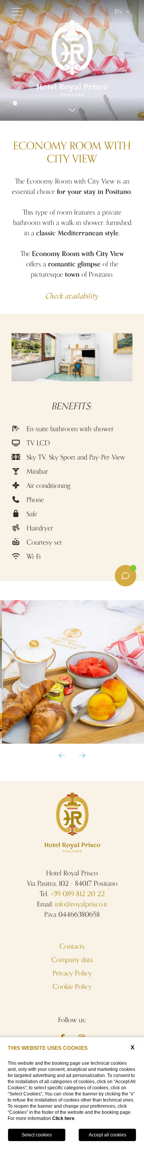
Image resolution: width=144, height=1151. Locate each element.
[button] (62, 756)
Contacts (72, 946)
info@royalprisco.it (81, 904)
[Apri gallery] (72, 672)
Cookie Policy (72, 986)
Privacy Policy (72, 973)
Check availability (72, 296)
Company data (72, 959)
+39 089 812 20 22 (77, 894)
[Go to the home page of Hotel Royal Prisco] (72, 94)
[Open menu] (17, 11)
